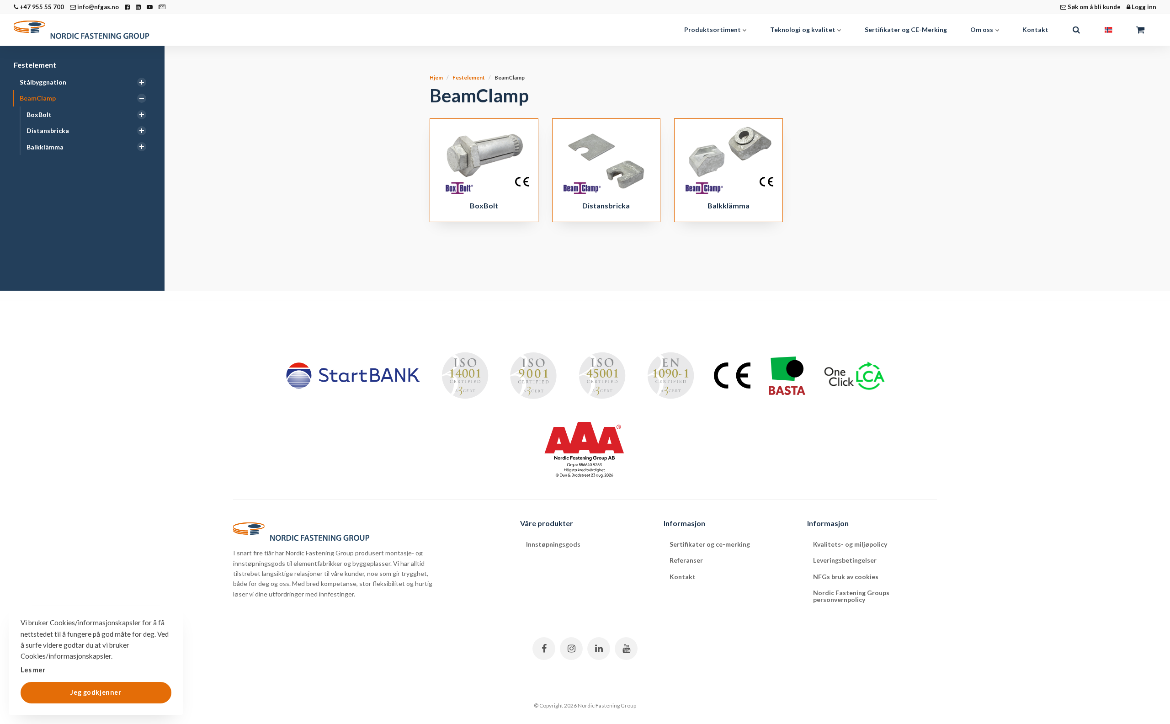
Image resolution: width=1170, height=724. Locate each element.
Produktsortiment (713, 29)
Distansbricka (48, 130)
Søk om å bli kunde (1093, 7)
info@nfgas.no (97, 7)
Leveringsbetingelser (845, 560)
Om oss (982, 29)
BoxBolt (39, 114)
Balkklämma (45, 147)
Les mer (33, 669)
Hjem (436, 77)
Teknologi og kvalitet (803, 29)
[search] (1076, 30)
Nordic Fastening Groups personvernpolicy (851, 596)
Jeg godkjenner (95, 692)
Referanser (686, 560)
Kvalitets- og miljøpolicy (850, 544)
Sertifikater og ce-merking (710, 544)
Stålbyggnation (43, 82)
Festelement (35, 64)
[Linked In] (598, 648)
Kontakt (1035, 29)
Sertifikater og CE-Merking (906, 29)
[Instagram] (571, 648)
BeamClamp (38, 98)
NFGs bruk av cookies (845, 576)
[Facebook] (543, 648)
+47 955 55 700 (41, 7)
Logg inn (1143, 7)
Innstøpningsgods (553, 544)
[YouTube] (626, 648)
